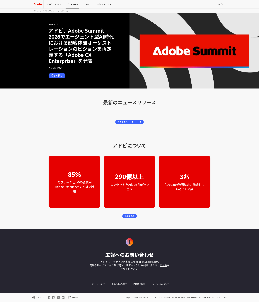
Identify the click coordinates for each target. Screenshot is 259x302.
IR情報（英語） (139, 284)
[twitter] (58, 297)
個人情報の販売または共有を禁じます (201, 297)
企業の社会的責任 (119, 284)
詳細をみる (130, 216)
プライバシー (157, 297)
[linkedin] (63, 297)
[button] (38, 297)
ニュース (87, 4)
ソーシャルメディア (160, 284)
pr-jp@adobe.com (148, 261)
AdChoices (223, 297)
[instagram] (53, 297)
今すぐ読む (57, 75)
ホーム (36, 11)
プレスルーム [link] (72, 4)
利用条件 (167, 297)
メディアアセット (103, 4)
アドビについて (52, 4)
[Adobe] (37, 4)
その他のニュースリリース (129, 122)
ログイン (222, 4)
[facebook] (49, 297)
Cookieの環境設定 (178, 297)
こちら (163, 265)
